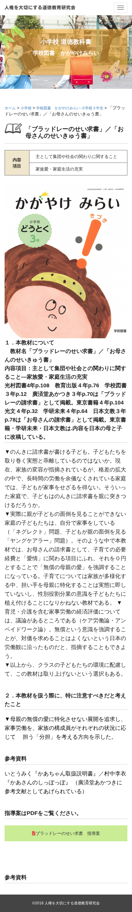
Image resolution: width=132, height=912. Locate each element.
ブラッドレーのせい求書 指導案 (68, 833)
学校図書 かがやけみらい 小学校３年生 (70, 108)
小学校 (27, 108)
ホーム (10, 108)
